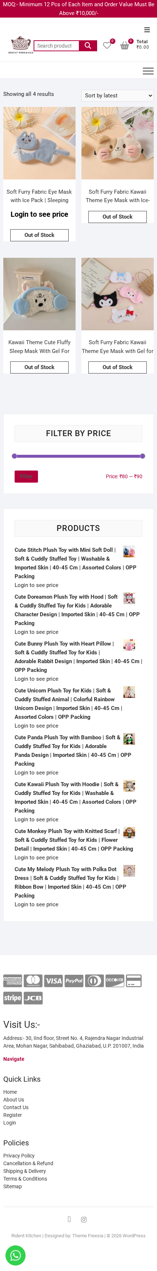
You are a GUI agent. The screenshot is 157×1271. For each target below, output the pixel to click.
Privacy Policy (19, 1156)
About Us (13, 1100)
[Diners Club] (94, 981)
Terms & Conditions (25, 1179)
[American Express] (12, 981)
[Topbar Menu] (147, 30)
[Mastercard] (33, 981)
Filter (26, 476)
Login (9, 1123)
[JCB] (33, 998)
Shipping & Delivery (24, 1171)
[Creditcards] (134, 981)
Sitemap (12, 1186)
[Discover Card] (115, 981)
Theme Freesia (87, 1235)
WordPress (134, 1235)
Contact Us (15, 1107)
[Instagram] (83, 1220)
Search (88, 45)
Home (10, 1092)
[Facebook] (69, 1220)
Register (12, 1115)
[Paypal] (74, 981)
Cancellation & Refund (28, 1163)
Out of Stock (39, 235)
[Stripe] (12, 998)
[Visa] (53, 981)
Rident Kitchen (26, 1235)
